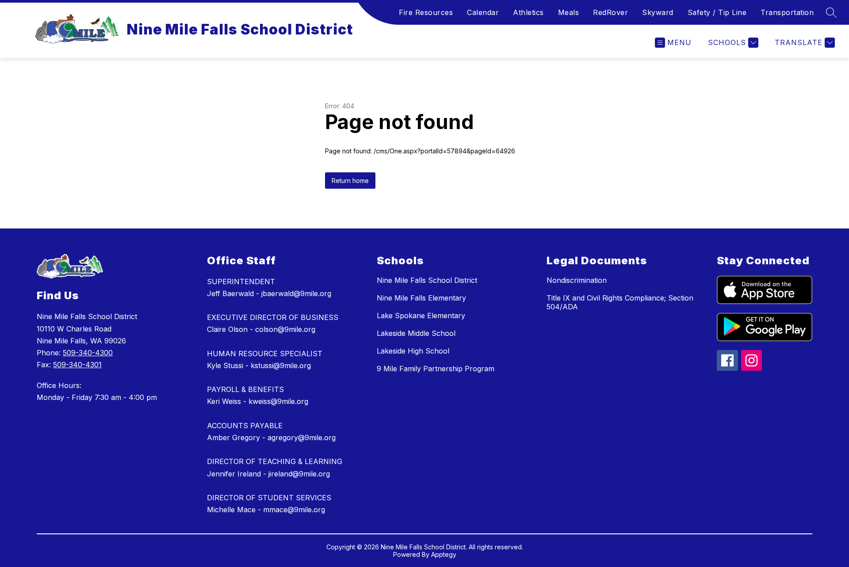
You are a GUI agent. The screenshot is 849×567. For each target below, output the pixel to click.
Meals (568, 12)
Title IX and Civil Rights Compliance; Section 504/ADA (620, 302)
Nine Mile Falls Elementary (421, 297)
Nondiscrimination (577, 280)
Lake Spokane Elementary (421, 315)
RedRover (610, 12)
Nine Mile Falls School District (427, 280)
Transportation (787, 12)
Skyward (657, 12)
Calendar (483, 12)
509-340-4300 (88, 352)
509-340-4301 (77, 364)
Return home (350, 180)
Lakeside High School (413, 350)
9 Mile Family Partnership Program (435, 368)
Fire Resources (426, 12)
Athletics (528, 12)
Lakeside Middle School (416, 333)
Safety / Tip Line (717, 12)
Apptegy (443, 554)
